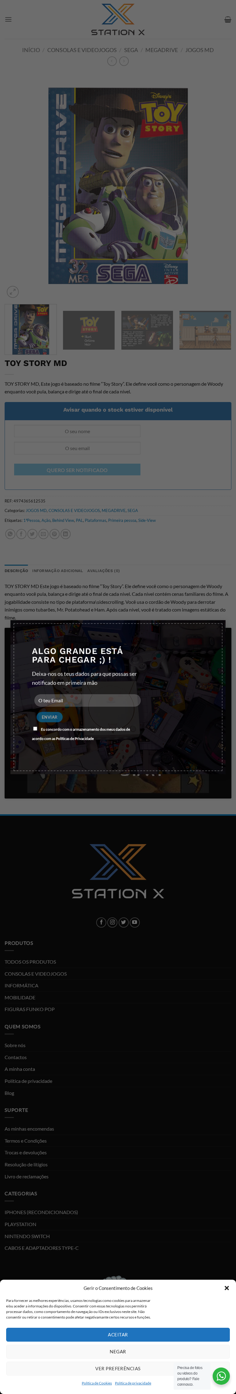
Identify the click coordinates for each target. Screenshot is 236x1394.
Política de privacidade (133, 1383)
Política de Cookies (97, 1383)
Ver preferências (117, 1368)
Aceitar (118, 1334)
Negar (118, 1351)
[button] (227, 1288)
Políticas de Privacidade (75, 738)
